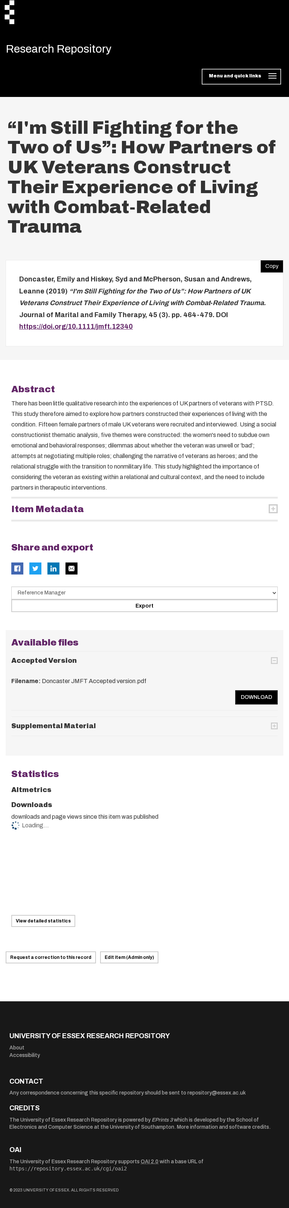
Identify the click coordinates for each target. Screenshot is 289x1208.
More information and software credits (223, 1127)
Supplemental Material (53, 726)
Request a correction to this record (50, 957)
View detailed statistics (43, 921)
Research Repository (58, 49)
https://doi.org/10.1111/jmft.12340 (76, 326)
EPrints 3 (162, 1120)
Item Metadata (47, 509)
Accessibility (24, 1055)
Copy (269, 264)
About (16, 1048)
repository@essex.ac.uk (216, 1093)
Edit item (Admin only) (129, 957)
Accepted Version (44, 660)
